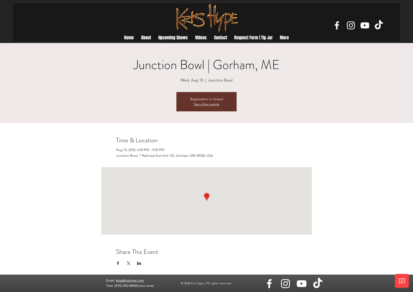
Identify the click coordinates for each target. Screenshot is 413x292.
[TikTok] (378, 25)
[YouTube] (364, 25)
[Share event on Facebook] (118, 263)
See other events (206, 104)
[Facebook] (336, 25)
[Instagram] (350, 25)
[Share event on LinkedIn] (139, 263)
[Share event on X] (128, 263)
